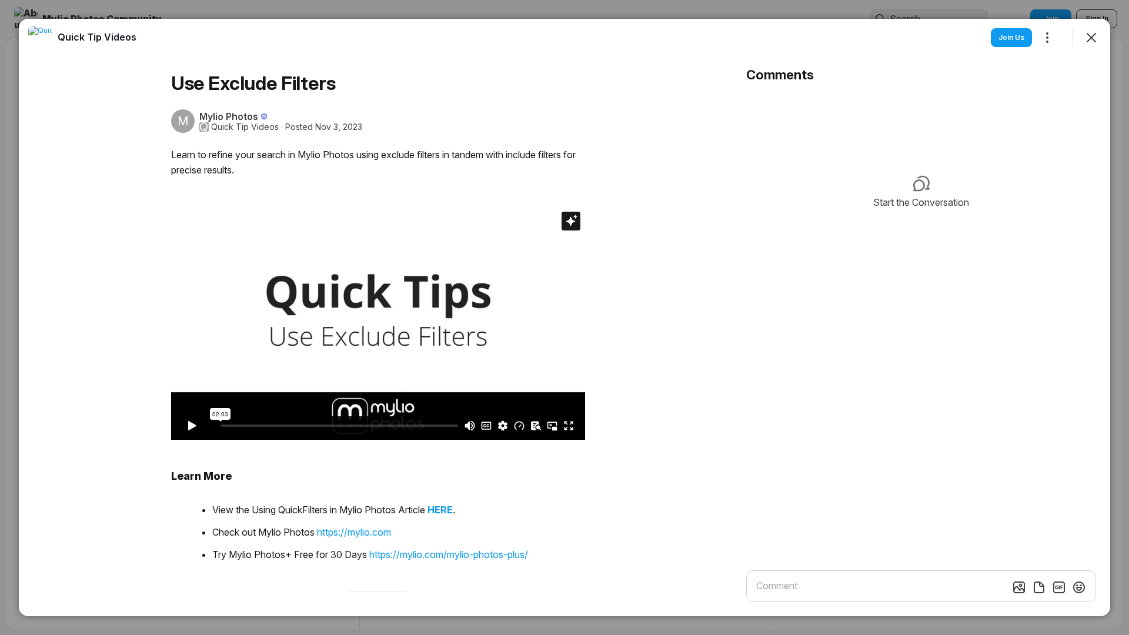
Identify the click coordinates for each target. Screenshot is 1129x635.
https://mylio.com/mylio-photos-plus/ (448, 554)
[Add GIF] (1059, 587)
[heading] (97, 37)
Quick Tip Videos (245, 127)
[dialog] (564, 317)
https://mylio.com (354, 532)
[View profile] (40, 37)
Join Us (1011, 37)
